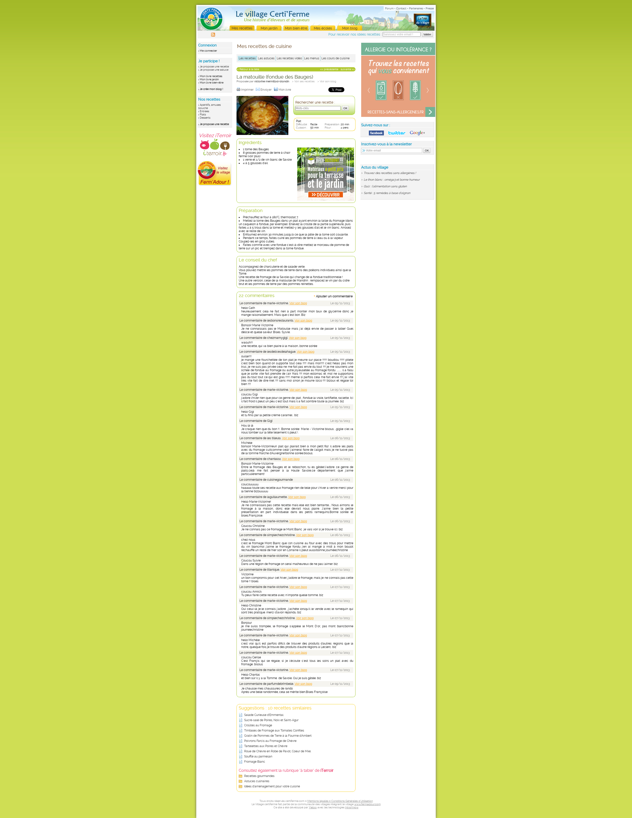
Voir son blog (298, 303)
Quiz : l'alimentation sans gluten (385, 186)
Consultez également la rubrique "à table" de (286, 770)
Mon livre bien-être (211, 82)
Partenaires (416, 8)
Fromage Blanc (254, 761)
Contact (401, 8)
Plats (203, 114)
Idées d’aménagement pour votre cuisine (272, 786)
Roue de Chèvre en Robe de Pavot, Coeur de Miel (277, 751)
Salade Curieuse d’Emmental (263, 715)
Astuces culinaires (256, 781)
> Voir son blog (326, 81)
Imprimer (247, 89)
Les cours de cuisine (335, 58)
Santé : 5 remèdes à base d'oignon (387, 193)
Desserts (205, 117)
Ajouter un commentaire (333, 296)
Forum (389, 8)
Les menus (311, 58)
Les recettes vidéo (289, 58)
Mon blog (349, 28)
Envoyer (266, 89)
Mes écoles (323, 28)
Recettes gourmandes (259, 776)
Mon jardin (269, 28)
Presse (430, 8)
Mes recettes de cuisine (264, 46)
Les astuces (266, 58)
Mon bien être (296, 28)
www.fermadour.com (367, 804)
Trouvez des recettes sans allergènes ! (390, 173)
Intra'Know (351, 807)
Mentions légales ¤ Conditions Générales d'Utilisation (340, 801)
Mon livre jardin (209, 79)
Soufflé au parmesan (258, 756)
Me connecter (208, 50)
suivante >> (348, 69)
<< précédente (329, 69)
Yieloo (313, 807)
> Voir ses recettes (303, 81)
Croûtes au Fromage (258, 725)
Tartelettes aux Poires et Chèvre (265, 746)
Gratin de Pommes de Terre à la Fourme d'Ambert (278, 735)
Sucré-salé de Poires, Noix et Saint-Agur (271, 720)
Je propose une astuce (214, 69)
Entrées (204, 111)
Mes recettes (242, 28)
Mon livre (285, 89)
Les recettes (247, 58)
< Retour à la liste (248, 69)
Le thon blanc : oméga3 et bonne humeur (392, 179)
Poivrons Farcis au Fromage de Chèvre (270, 741)
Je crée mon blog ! (211, 89)
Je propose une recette (214, 66)
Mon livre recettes (211, 76)
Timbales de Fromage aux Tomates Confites (274, 730)
